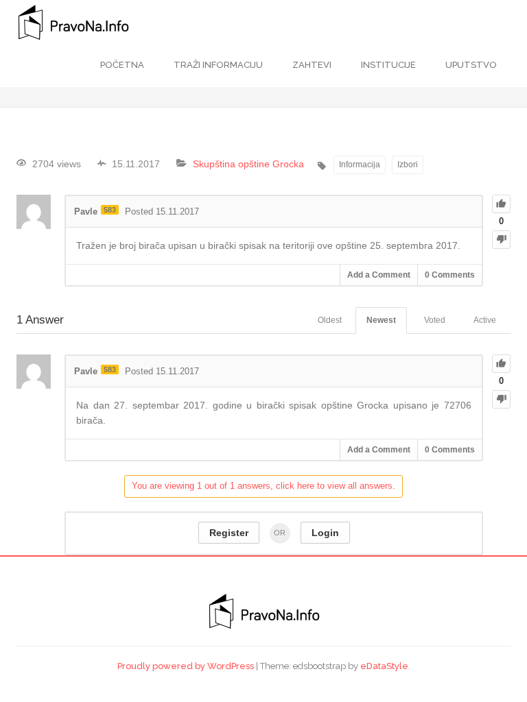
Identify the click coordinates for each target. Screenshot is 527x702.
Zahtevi (310, 65)
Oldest (330, 320)
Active (484, 320)
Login (325, 532)
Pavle (85, 211)
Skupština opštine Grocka (248, 163)
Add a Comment (378, 275)
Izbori (407, 164)
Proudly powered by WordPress (185, 666)
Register (228, 532)
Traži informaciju (217, 65)
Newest (381, 320)
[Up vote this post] (501, 204)
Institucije (387, 65)
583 (110, 210)
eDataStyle (384, 666)
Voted (434, 320)
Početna (122, 65)
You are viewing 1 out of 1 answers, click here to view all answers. (263, 486)
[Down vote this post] (501, 239)
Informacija (359, 164)
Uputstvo (470, 65)
